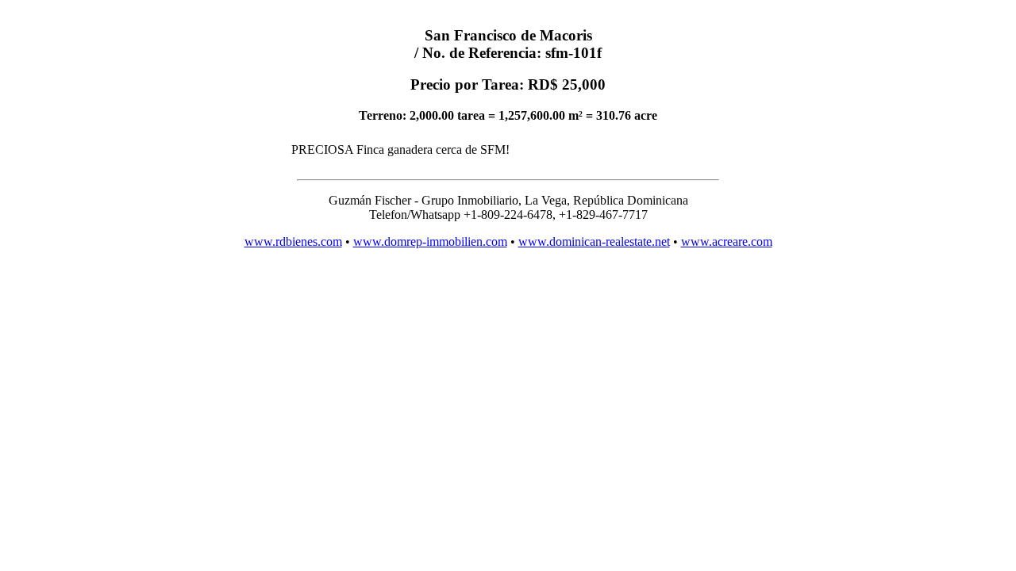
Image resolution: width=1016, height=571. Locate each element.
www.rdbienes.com (293, 241)
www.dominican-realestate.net (594, 241)
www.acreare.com (726, 241)
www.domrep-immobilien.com (430, 241)
